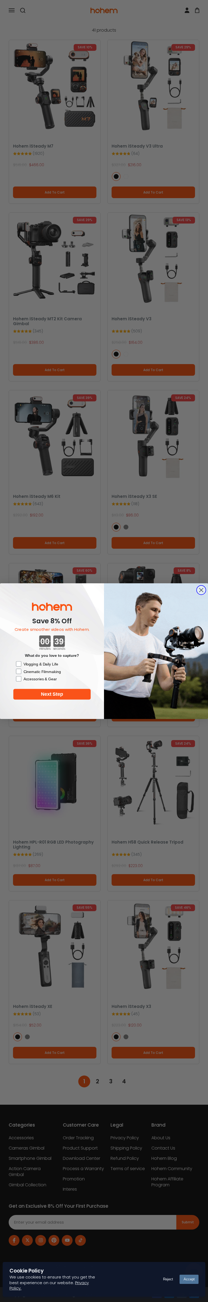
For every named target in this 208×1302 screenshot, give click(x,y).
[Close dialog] (201, 589)
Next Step (52, 694)
